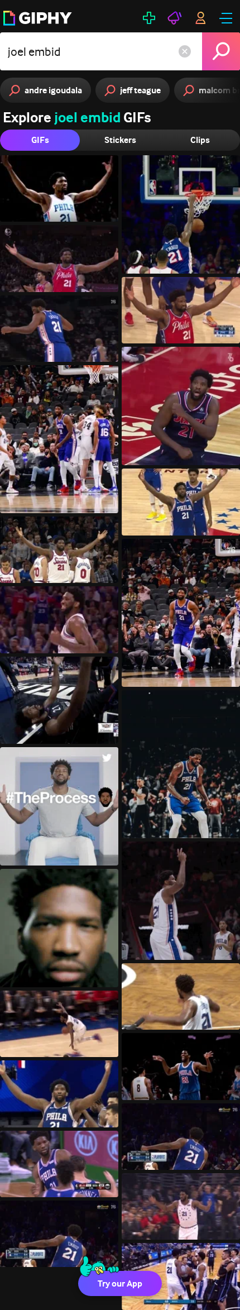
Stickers (120, 140)
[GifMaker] (149, 18)
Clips (200, 140)
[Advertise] (174, 18)
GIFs (40, 140)
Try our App (120, 1283)
